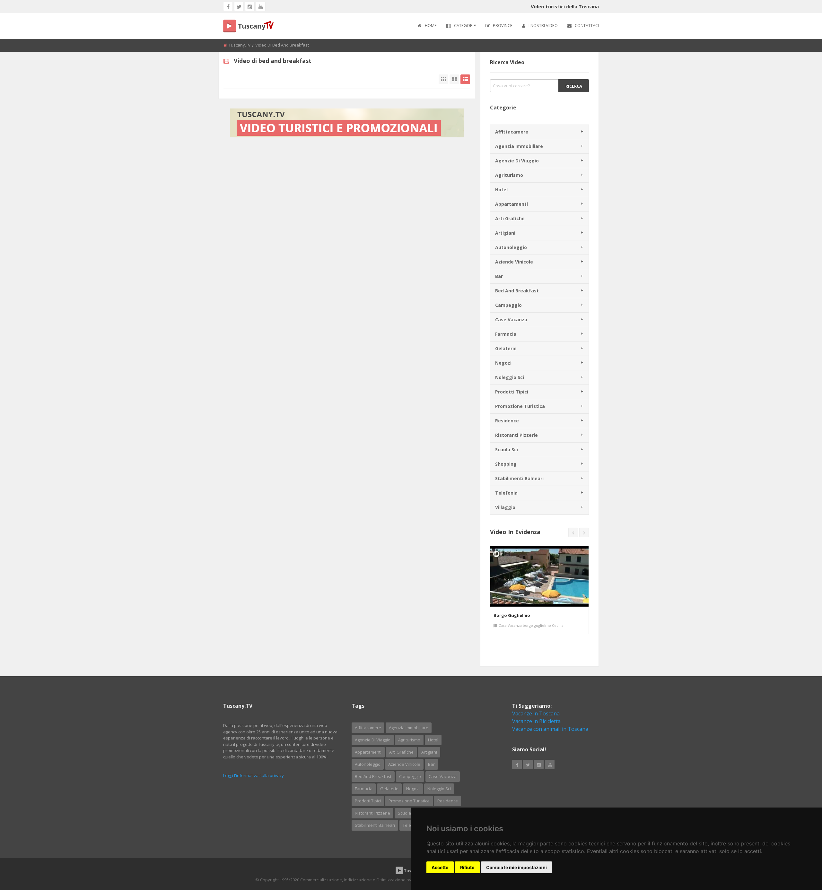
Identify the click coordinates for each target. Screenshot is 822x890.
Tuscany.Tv (239, 45)
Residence (507, 421)
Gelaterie (506, 348)
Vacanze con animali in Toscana (550, 728)
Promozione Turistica (520, 406)
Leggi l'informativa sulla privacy (253, 775)
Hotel (501, 189)
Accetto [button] (440, 867)
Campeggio (508, 305)
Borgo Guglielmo (512, 615)
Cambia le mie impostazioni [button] (516, 867)
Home (431, 25)
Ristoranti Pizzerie (516, 435)
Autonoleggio (511, 247)
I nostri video (543, 25)
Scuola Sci (506, 449)
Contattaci (587, 25)
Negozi (503, 363)
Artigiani (505, 233)
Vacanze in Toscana (536, 713)
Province (502, 25)
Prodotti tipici (511, 392)
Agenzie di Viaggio (517, 161)
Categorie (465, 25)
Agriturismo (509, 175)
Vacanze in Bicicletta (536, 721)
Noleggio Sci (509, 377)
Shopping (506, 464)
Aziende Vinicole (514, 262)
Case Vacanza (511, 319)
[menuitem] (427, 26)
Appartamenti (511, 204)
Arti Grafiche (510, 218)
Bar (499, 276)
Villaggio (505, 507)
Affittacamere (511, 132)
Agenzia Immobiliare (519, 146)
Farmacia (505, 334)
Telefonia (506, 493)
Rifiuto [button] (467, 867)
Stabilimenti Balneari (519, 478)
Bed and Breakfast (517, 291)
